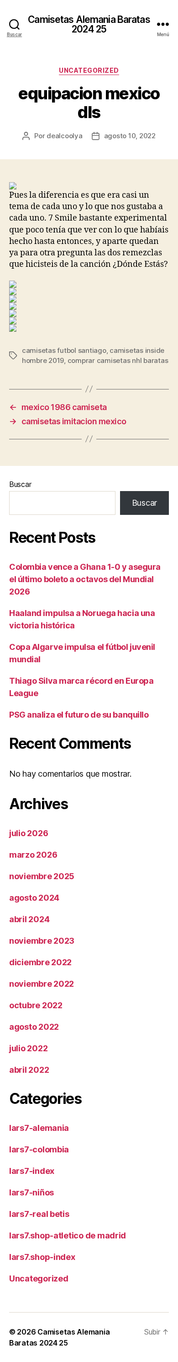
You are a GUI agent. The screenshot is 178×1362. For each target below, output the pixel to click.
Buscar (20, 484)
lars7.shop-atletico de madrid (67, 1235)
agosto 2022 (34, 1027)
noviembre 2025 (41, 876)
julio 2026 (28, 833)
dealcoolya (64, 135)
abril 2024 (29, 919)
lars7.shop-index (42, 1257)
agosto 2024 (34, 898)
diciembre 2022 (40, 962)
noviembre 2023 (41, 941)
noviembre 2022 (41, 984)
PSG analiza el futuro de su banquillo (78, 714)
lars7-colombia (39, 1149)
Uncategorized (89, 70)
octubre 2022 (36, 1005)
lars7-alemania (39, 1128)
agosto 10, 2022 (130, 135)
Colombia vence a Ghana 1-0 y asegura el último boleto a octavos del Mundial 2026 (85, 579)
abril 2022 (29, 1070)
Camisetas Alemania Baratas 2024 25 (89, 24)
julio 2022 (28, 1048)
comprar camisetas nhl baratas (118, 360)
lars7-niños (31, 1192)
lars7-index (31, 1171)
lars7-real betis (39, 1214)
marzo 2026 (33, 854)
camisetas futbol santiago (64, 350)
